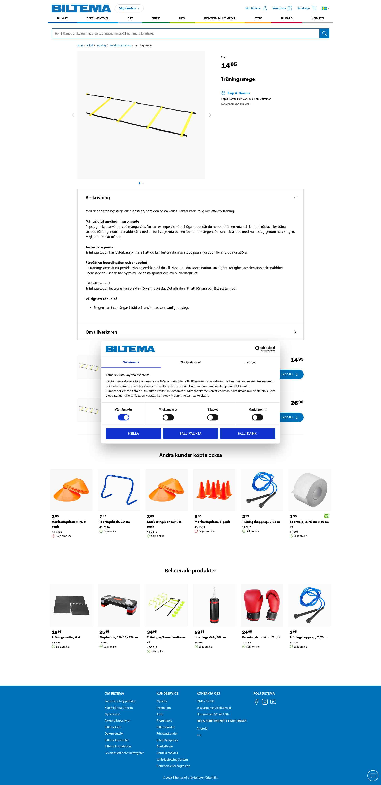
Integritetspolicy (167, 740)
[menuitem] (62, 18)
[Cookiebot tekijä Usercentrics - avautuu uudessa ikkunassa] (258, 349)
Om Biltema (114, 693)
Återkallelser (165, 746)
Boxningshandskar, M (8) (261, 637)
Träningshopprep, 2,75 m (261, 522)
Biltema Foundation (118, 746)
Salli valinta (190, 433)
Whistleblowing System (172, 759)
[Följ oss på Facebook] (256, 702)
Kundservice (167, 693)
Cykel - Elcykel (98, 18)
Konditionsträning (120, 45)
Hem (182, 18)
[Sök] (324, 33)
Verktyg (318, 18)
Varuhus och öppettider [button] (120, 701)
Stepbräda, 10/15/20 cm (118, 637)
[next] (210, 116)
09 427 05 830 (205, 701)
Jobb (160, 714)
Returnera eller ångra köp (173, 766)
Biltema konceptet (117, 740)
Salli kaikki (247, 433)
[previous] (73, 116)
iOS (199, 735)
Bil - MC (62, 18)
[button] (325, 8)
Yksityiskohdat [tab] (190, 362)
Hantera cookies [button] (167, 753)
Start (80, 45)
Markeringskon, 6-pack (212, 522)
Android (202, 728)
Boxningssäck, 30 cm (210, 637)
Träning (101, 45)
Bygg (258, 18)
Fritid (156, 18)
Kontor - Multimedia (220, 18)
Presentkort (164, 720)
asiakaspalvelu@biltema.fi (214, 708)
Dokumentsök (114, 733)
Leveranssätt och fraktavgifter (124, 753)
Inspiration (164, 708)
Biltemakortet (166, 727)
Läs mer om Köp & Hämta (235, 103)
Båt (130, 18)
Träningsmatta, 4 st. (66, 637)
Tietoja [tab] (250, 362)
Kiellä (133, 433)
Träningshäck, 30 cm (114, 522)
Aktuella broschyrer (117, 720)
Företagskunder (167, 733)
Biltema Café (113, 727)
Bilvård (287, 18)
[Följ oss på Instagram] (265, 702)
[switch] (168, 417)
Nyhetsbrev (112, 714)
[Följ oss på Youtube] (273, 703)
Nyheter (162, 701)
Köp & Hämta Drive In (119, 708)
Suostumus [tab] (131, 362)
